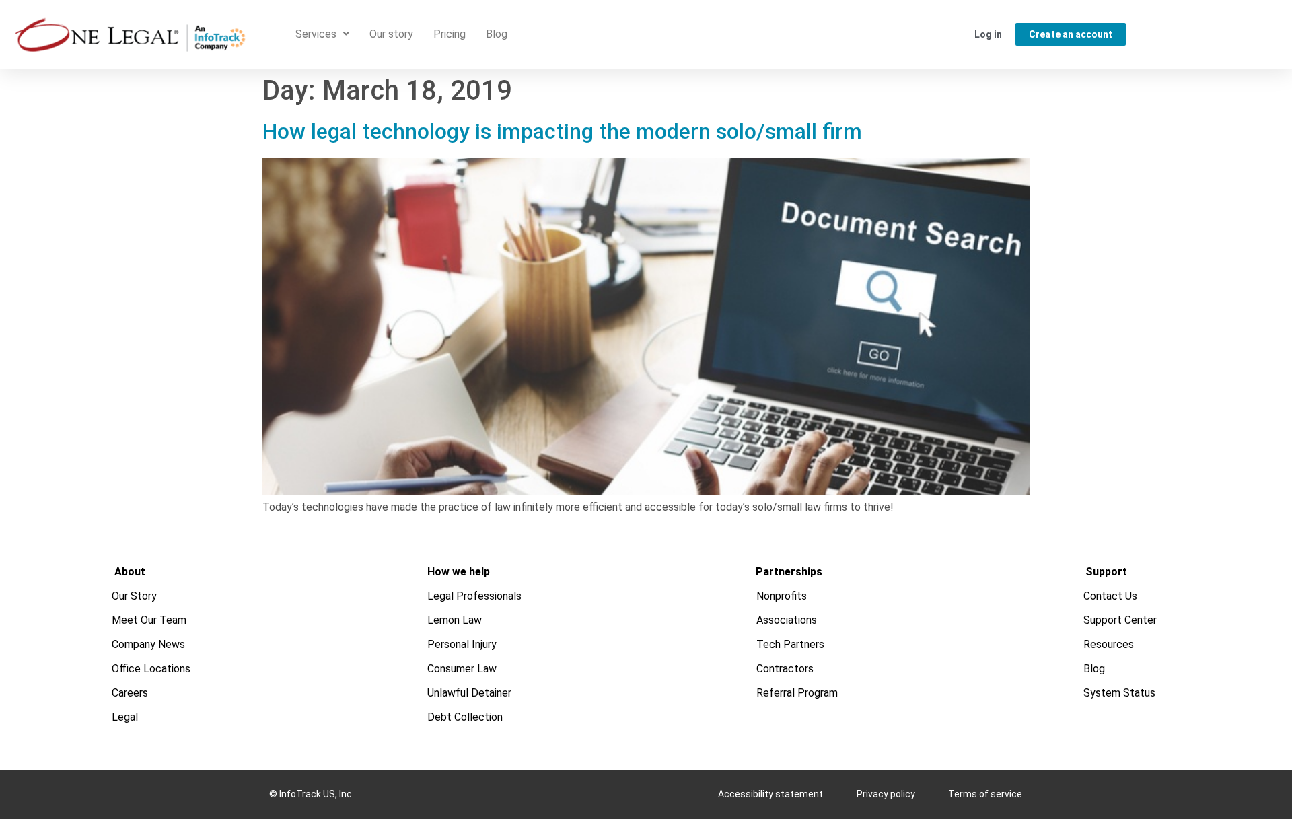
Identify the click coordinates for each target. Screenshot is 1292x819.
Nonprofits (782, 596)
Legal (125, 717)
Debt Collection (465, 717)
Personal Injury (462, 644)
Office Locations (151, 668)
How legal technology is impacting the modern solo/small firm (562, 131)
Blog (496, 34)
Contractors (785, 668)
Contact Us (1111, 596)
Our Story (134, 596)
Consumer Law (462, 668)
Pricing (449, 34)
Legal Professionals (474, 596)
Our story (391, 34)
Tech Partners (791, 644)
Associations (787, 620)
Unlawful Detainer (469, 692)
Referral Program (797, 692)
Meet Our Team (149, 620)
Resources (1109, 644)
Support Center (1120, 620)
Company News (149, 644)
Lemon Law (454, 620)
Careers (130, 692)
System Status (1120, 692)
